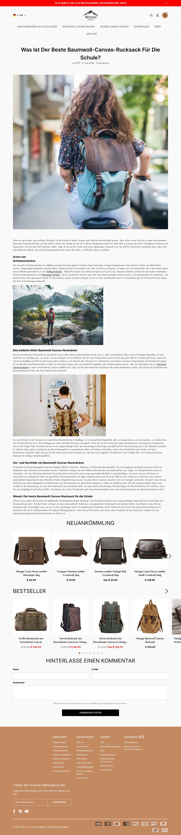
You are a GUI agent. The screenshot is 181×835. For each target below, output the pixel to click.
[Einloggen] (157, 15)
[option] (31, 556)
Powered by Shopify (37, 827)
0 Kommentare (102, 63)
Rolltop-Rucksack (54, 271)
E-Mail (95, 669)
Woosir (24, 827)
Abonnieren (59, 802)
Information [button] (85, 737)
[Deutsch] (14, 15)
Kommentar (19, 682)
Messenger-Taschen (51, 274)
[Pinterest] (20, 811)
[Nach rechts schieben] (170, 556)
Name (16, 669)
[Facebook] (14, 811)
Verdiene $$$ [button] (134, 737)
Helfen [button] (105, 737)
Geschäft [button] (60, 737)
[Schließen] (166, 3)
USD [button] (20, 15)
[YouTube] (26, 811)
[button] (25, 15)
